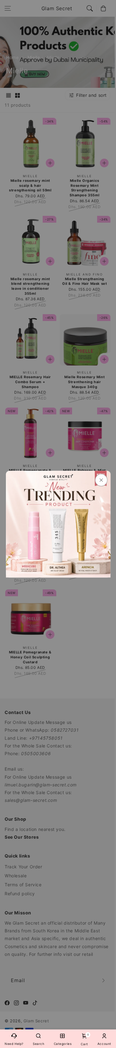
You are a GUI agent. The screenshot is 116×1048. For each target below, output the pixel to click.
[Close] (101, 480)
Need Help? (14, 1044)
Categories (63, 1044)
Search (39, 1044)
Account (104, 1044)
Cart (84, 1039)
